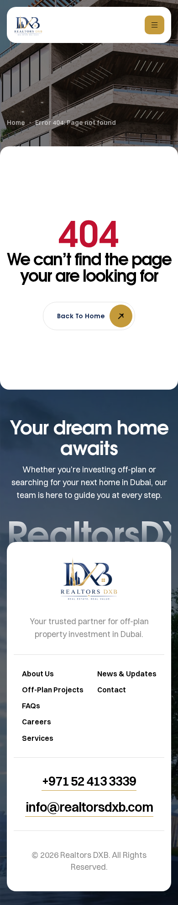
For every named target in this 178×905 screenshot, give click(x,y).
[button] (89, 781)
